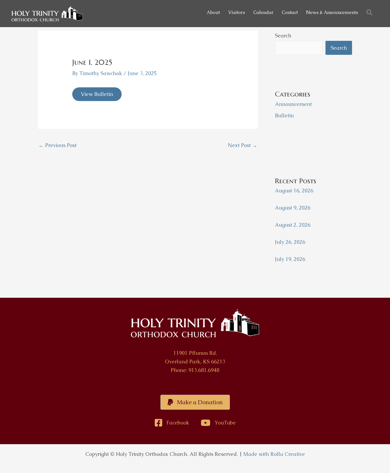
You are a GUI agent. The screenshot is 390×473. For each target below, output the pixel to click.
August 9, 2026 (292, 207)
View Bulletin (97, 94)
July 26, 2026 (290, 242)
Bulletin (284, 115)
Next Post (242, 145)
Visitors (236, 12)
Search (283, 35)
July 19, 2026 (290, 259)
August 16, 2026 (294, 190)
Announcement (293, 104)
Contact (290, 12)
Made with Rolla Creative (274, 454)
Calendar (263, 12)
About (213, 12)
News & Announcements (332, 12)
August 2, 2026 (292, 225)
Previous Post (58, 145)
